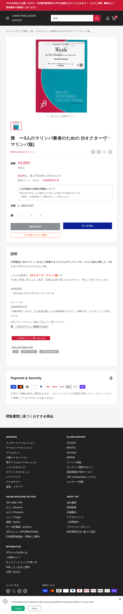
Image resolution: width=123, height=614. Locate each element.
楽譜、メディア (14, 486)
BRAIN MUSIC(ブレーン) (22, 152)
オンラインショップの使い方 (21, 562)
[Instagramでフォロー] (19, 591)
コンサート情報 (75, 481)
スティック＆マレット (18, 471)
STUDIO (71, 442)
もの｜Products (14, 512)
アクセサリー (13, 481)
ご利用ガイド (13, 557)
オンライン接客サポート (80, 467)
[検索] (97, 18)
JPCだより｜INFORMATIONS (22, 531)
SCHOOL (72, 452)
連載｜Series (13, 521)
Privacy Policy (88, 601)
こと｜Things (13, 517)
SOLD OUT (35, 226)
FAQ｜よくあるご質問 (18, 567)
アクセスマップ (75, 517)
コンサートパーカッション (20, 442)
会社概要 (71, 502)
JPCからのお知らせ (16, 552)
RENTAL (71, 447)
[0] (114, 18)
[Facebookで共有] (93, 152)
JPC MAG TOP (14, 502)
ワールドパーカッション (19, 447)
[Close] (120, 598)
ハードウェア (13, 476)
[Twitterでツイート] (104, 152)
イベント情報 (74, 462)
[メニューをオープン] (7, 18)
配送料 (21, 175)
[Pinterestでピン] (99, 152)
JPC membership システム (81, 476)
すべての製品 (21, 31)
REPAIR (71, 457)
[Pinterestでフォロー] (25, 591)
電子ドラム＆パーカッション (21, 462)
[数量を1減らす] (21, 215)
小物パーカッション (17, 457)
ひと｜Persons (14, 507)
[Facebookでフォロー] (8, 591)
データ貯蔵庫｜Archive (18, 526)
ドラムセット (13, 452)
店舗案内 (71, 512)
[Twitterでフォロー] (14, 591)
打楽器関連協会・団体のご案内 (23, 536)
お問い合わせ (13, 571)
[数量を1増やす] (40, 215)
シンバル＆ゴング (15, 467)
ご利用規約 (73, 521)
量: (12, 215)
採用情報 (71, 507)
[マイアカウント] (107, 18)
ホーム (9, 31)
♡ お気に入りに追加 (35, 234)
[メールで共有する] (110, 152)
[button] (87, 225)
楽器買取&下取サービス (79, 471)
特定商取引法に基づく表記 (81, 531)
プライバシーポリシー (79, 526)
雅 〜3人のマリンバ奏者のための (29, 326)
